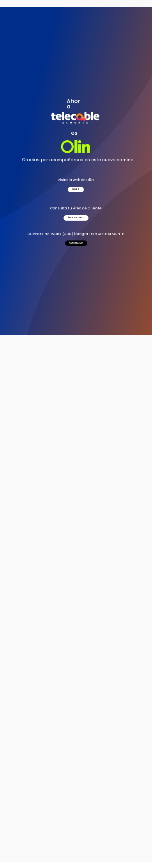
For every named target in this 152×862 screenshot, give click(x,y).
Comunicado (76, 243)
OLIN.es (76, 189)
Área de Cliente (76, 217)
